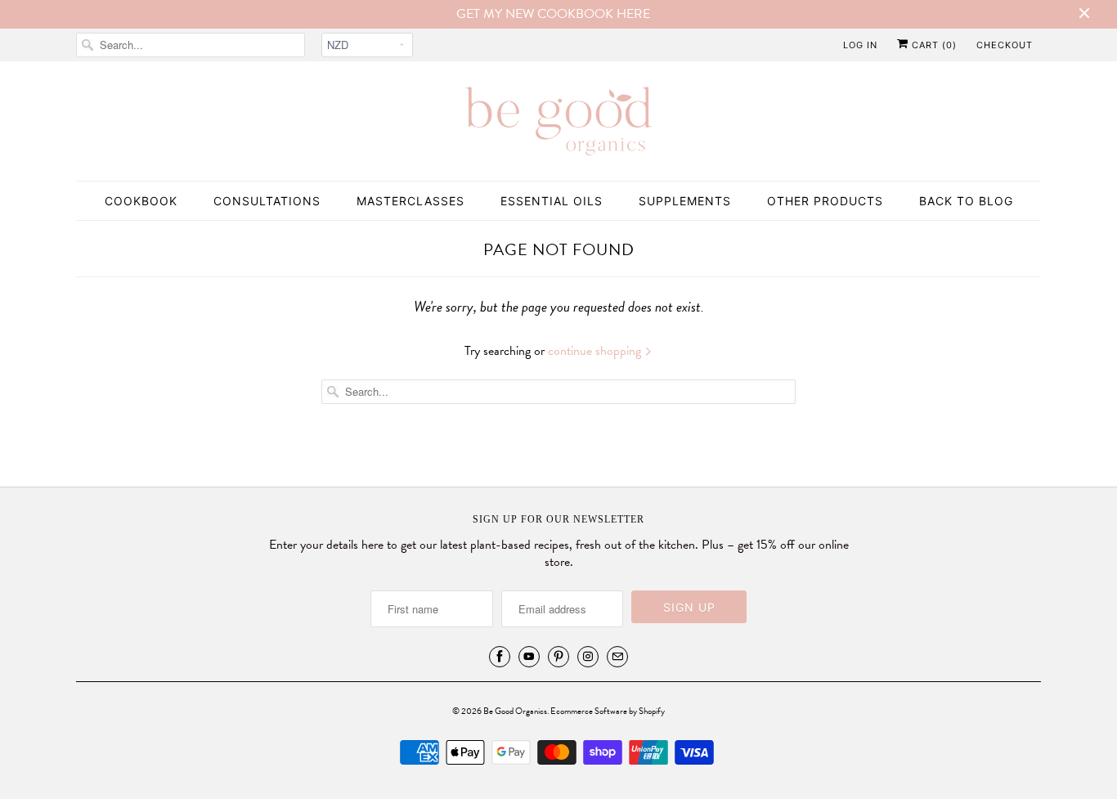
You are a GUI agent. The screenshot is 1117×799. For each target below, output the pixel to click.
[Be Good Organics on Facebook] (499, 656)
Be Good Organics (515, 711)
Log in (860, 45)
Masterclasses (410, 201)
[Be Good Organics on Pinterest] (558, 656)
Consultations (267, 201)
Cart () (932, 45)
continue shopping (596, 351)
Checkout (1004, 45)
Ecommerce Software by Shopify (607, 711)
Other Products (825, 201)
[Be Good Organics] (558, 125)
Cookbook (141, 201)
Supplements (685, 201)
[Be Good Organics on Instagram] (588, 656)
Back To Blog (966, 201)
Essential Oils (551, 201)
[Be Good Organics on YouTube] (529, 656)
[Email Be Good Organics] (617, 656)
